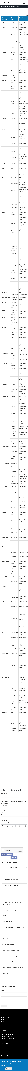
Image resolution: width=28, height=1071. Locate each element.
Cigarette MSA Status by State (10, 885)
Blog (2, 1049)
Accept (2, 1068)
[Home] (6, 2)
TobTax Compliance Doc (7, 1036)
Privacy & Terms (5, 1047)
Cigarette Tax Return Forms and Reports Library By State (12, 903)
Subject (3, 815)
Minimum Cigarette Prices (7, 1024)
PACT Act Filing (6, 938)
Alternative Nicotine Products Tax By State (14, 867)
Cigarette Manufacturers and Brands (11, 873)
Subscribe (4, 1006)
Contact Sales (4, 1051)
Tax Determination (5, 1017)
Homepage (4, 805)
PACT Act (4, 933)
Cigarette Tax (5, 896)
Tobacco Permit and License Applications (12, 967)
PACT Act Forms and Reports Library (11, 944)
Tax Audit (3, 1022)
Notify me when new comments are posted (12, 811)
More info (3, 1065)
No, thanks (8, 1068)
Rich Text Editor (6, 823)
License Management (6, 1026)
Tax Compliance (5, 1019)
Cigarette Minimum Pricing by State (11, 879)
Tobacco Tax (5, 973)
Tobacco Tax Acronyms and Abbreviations (12, 979)
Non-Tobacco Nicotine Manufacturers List (13, 927)
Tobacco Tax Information (7, 1034)
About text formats (5, 842)
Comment (4, 820)
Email (2, 799)
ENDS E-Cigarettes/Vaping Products (11, 910)
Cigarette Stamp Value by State (10, 891)
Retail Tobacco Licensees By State (11, 950)
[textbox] (14, 834)
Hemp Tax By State (7, 921)
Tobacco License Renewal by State (11, 956)
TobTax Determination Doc (7, 1038)
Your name (4, 793)
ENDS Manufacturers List (8, 915)
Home (2, 6)
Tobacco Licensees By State (9, 961)
